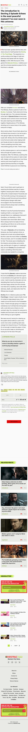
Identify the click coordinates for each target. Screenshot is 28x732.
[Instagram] (2, 384)
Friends (6, 355)
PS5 (19, 389)
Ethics (14, 673)
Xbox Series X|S (4, 391)
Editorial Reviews (8, 349)
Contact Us (14, 675)
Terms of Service (14, 681)
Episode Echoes (13, 63)
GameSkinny (5, 695)
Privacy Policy (14, 678)
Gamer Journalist (19, 693)
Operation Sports (13, 695)
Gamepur (21, 689)
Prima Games (16, 691)
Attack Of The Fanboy (6, 691)
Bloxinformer (21, 697)
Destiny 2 (4, 112)
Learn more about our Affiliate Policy (18, 407)
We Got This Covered (8, 693)
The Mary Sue (21, 695)
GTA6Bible (13, 699)
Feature (10, 389)
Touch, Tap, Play (7, 697)
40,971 (15, 645)
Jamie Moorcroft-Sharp (9, 26)
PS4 (16, 389)
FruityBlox (14, 697)
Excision (15, 107)
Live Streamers (7, 352)
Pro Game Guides (7, 689)
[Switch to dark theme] (24, 5)
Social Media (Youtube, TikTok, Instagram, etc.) (14, 359)
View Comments (14, 421)
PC (13, 389)
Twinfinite (15, 689)
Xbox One (22, 389)
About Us (14, 670)
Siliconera (23, 691)
